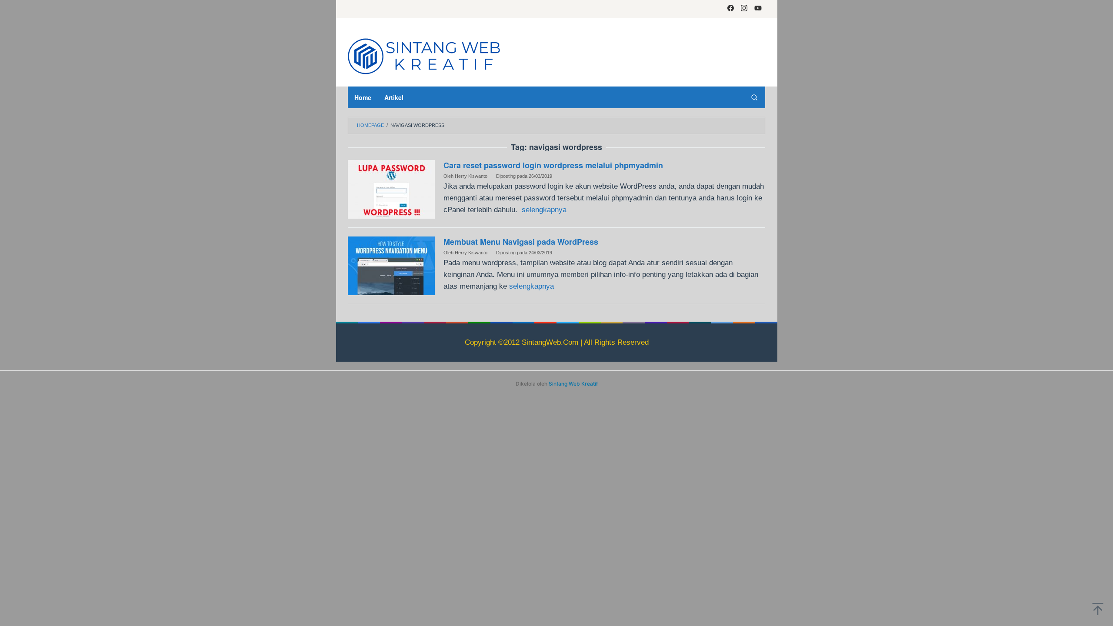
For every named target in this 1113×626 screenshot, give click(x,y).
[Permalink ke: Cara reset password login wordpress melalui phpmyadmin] (391, 189)
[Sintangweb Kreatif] (424, 55)
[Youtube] (758, 9)
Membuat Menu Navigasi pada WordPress (520, 241)
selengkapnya (544, 210)
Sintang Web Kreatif (573, 383)
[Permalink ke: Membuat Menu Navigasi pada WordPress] (391, 265)
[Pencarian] (754, 97)
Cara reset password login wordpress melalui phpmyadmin (553, 165)
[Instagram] (744, 9)
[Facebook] (730, 9)
